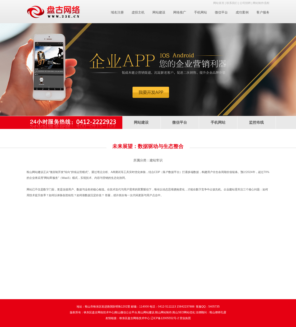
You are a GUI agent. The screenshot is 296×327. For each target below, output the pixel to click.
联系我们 (231, 3)
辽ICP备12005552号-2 (165, 318)
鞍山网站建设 (35, 172)
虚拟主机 (138, 12)
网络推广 (179, 12)
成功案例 (242, 12)
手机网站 (200, 12)
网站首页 (218, 3)
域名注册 (117, 12)
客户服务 (262, 12)
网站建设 (158, 12)
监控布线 (256, 122)
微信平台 (221, 12)
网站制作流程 (261, 3)
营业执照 (185, 318)
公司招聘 (245, 3)
